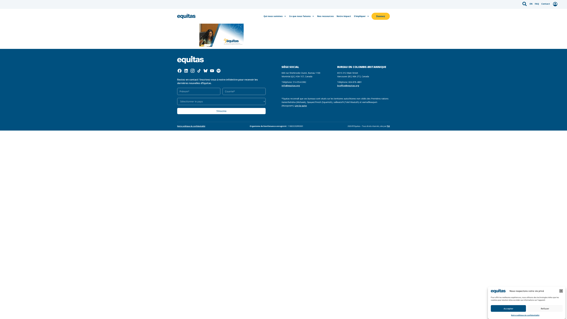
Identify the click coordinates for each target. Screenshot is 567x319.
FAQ (537, 3)
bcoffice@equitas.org (348, 85)
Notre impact (344, 16)
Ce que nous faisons (300, 16)
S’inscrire (221, 111)
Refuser (545, 308)
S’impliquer (360, 16)
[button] (561, 290)
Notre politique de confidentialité (525, 315)
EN (531, 3)
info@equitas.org (291, 85)
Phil (388, 126)
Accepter (508, 308)
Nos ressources (325, 16)
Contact (545, 3)
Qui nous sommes (273, 16)
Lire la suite (301, 105)
